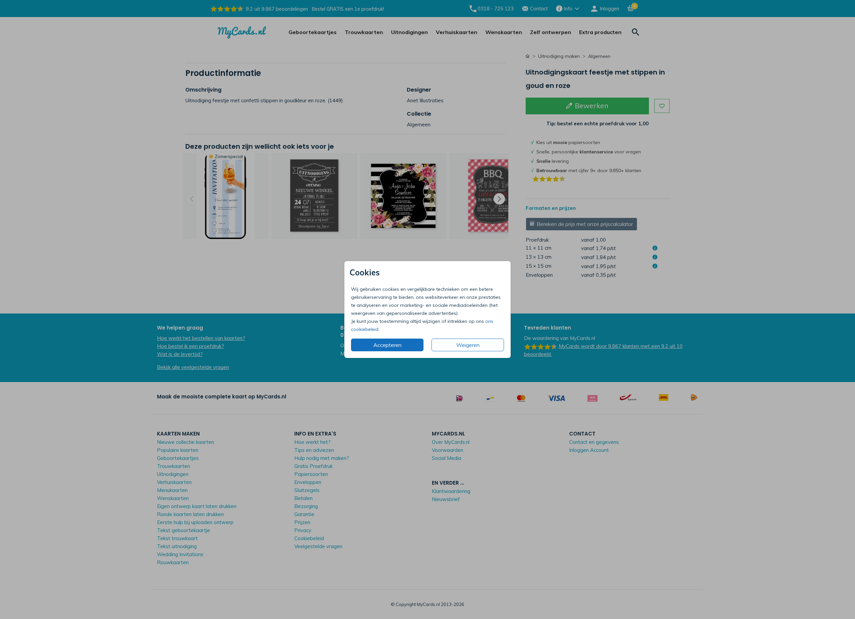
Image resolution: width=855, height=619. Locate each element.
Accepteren (387, 345)
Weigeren (468, 345)
